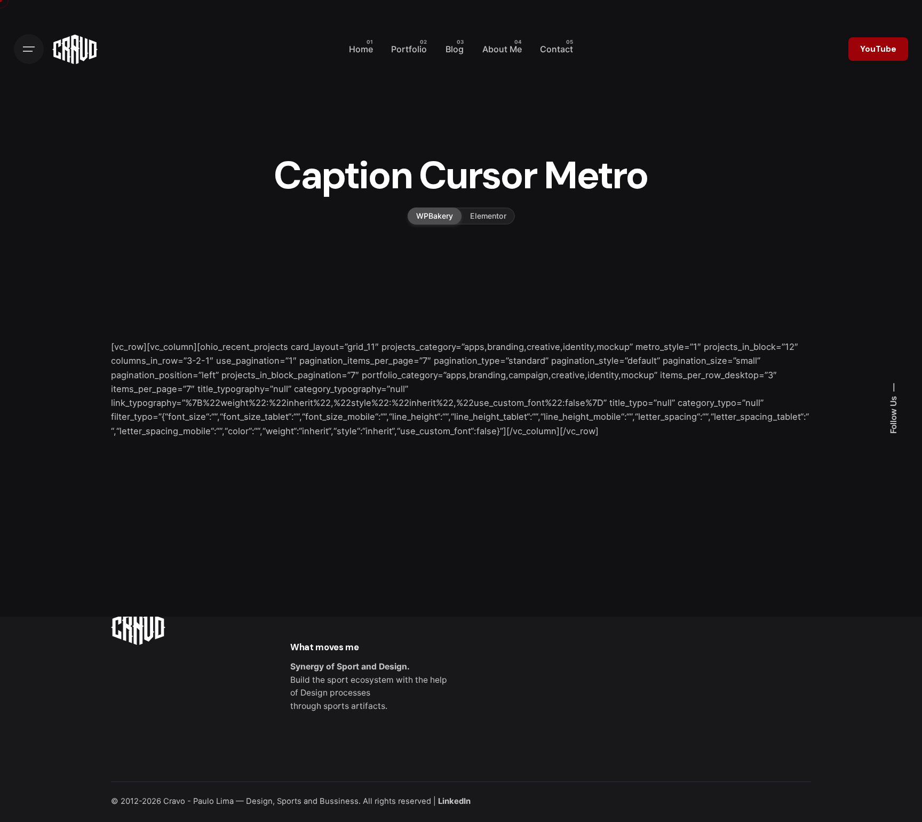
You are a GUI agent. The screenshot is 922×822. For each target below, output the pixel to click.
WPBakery (434, 215)
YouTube (878, 49)
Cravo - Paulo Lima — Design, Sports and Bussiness (261, 801)
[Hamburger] (29, 49)
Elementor (488, 215)
